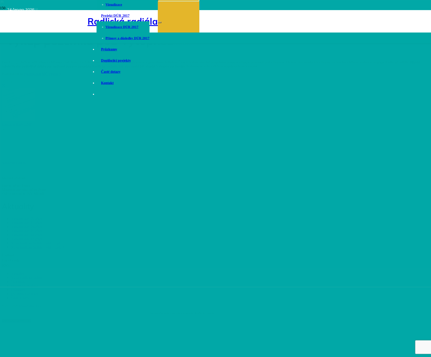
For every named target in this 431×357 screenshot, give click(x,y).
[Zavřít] (159, 22)
